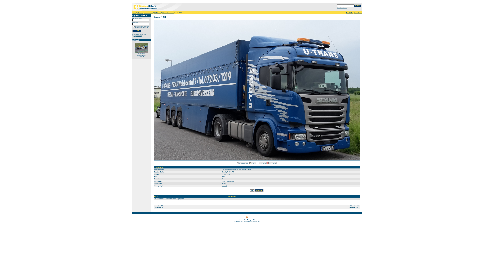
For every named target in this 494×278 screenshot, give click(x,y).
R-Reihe (164, 13)
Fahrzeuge (140, 13)
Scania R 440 (159, 207)
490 (230, 172)
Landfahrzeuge (148, 13)
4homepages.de (254, 221)
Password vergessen (140, 34)
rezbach (224, 186)
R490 (233, 172)
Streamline (170, 13)
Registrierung (138, 36)
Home (134, 13)
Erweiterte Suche (342, 7)
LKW (155, 13)
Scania (159, 13)
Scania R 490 (353, 207)
